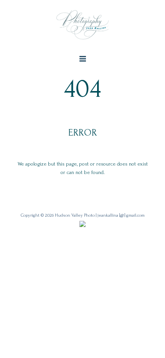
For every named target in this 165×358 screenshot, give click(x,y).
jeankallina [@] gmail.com (121, 215)
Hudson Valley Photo (75, 215)
